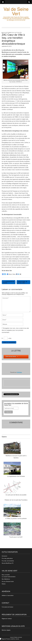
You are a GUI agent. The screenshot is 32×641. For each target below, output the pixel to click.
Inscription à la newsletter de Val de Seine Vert (16, 404)
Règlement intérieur (7, 618)
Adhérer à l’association (8, 595)
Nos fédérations (6, 579)
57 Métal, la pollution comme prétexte (16, 518)
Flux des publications (7, 558)
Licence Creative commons (16, 637)
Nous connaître (6, 574)
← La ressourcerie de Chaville (8, 282)
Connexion (4, 556)
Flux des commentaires (8, 561)
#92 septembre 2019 (8, 32)
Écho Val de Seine (11, 356)
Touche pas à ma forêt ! (16, 537)
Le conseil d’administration (8, 576)
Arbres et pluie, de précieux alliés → (22, 282)
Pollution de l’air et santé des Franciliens (16, 500)
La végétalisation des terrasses (16, 476)
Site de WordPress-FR (7, 563)
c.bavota (17, 639)
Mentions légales (6, 630)
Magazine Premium (6, 639)
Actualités (18, 32)
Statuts (4, 584)
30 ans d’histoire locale (8, 581)
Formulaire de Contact (7, 607)
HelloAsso (19, 372)
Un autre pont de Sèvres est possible (16, 495)
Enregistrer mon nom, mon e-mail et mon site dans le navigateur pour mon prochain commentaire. (15, 330)
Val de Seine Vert (16, 11)
